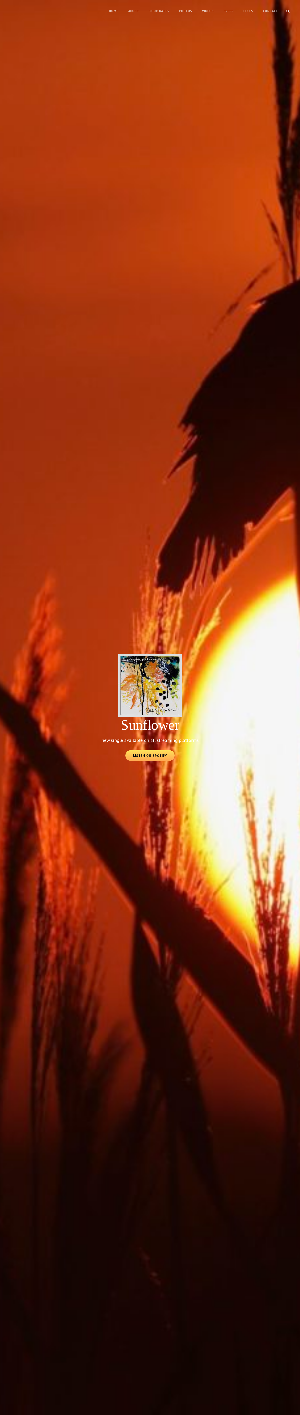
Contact (270, 11)
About (133, 11)
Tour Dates (159, 11)
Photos (185, 11)
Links (248, 11)
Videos (208, 11)
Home (113, 11)
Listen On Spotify (154, 757)
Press (228, 11)
